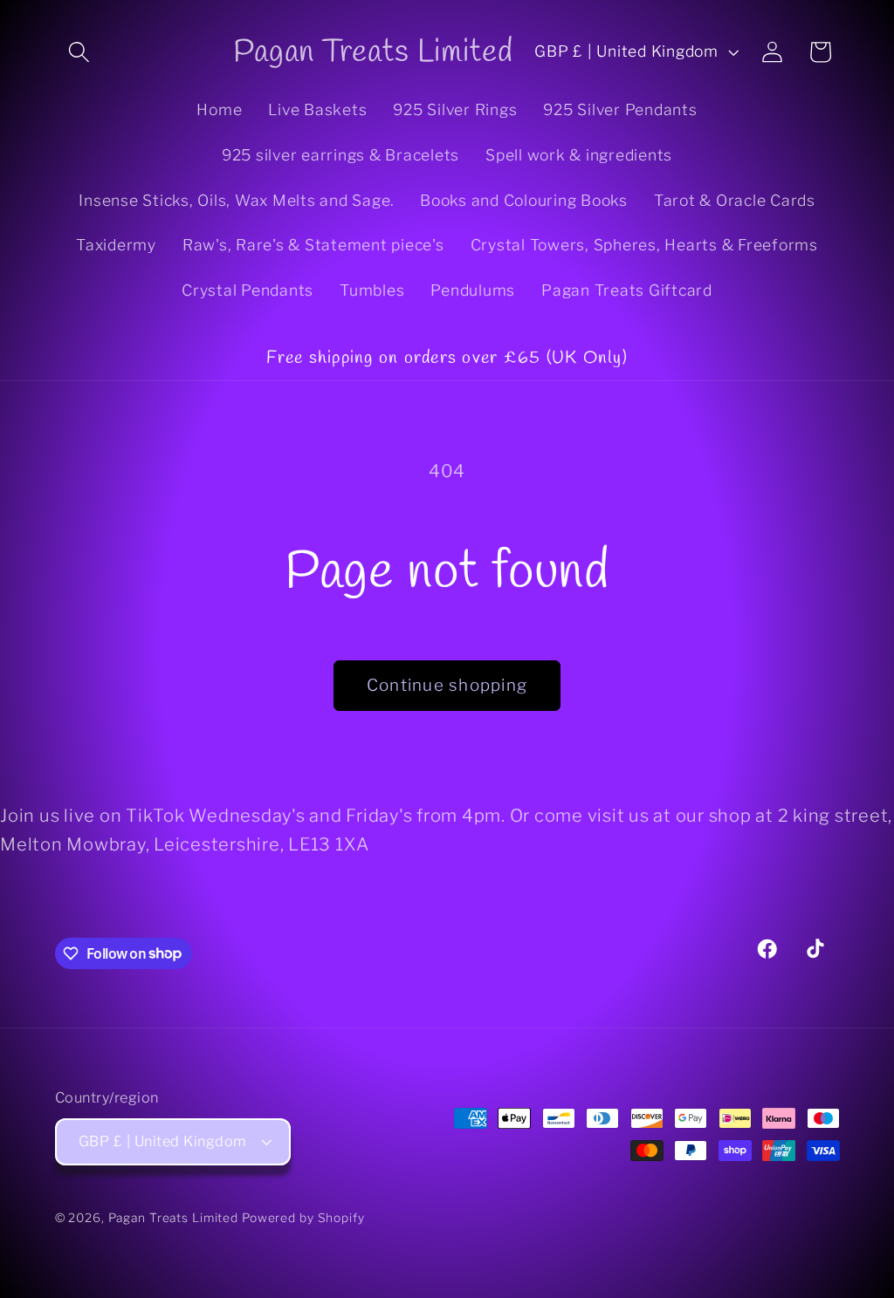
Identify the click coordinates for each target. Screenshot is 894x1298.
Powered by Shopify (303, 1218)
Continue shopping (447, 685)
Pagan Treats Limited (173, 1218)
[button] (79, 52)
